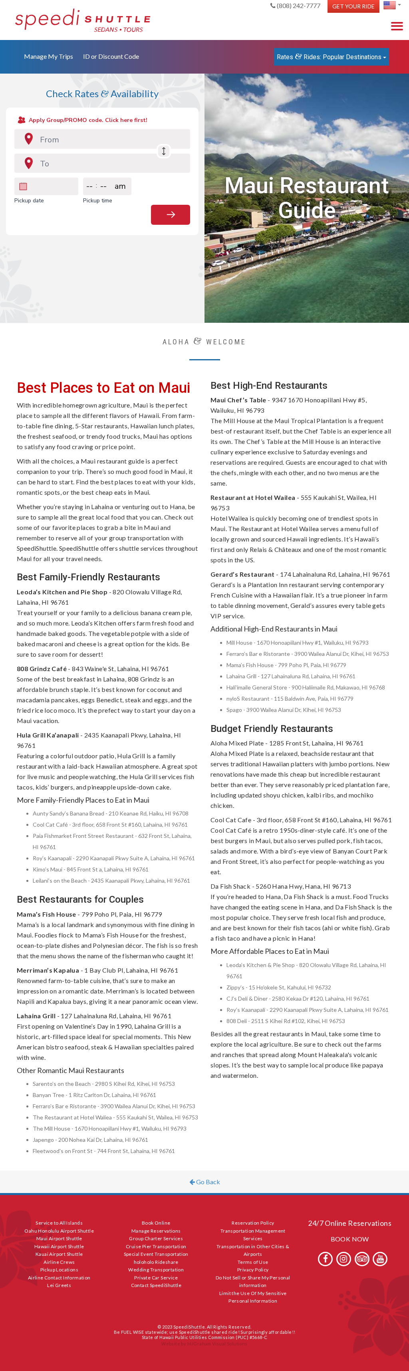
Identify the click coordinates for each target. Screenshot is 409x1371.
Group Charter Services (156, 1238)
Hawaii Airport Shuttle (59, 1246)
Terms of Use (253, 1262)
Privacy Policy (253, 1270)
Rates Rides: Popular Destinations (330, 57)
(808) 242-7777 (298, 5)
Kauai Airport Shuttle (59, 1254)
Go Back (207, 1181)
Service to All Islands (59, 1223)
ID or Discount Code (111, 56)
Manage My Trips (48, 56)
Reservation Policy (253, 1223)
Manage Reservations (156, 1231)
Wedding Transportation (156, 1270)
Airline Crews (59, 1262)
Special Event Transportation (156, 1254)
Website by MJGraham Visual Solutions (204, 1343)
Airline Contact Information (59, 1278)
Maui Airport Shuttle (59, 1238)
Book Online (156, 1223)
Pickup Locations (59, 1270)
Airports (253, 1254)
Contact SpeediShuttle (156, 1285)
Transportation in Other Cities (250, 1246)
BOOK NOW (350, 1239)
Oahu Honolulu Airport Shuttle (59, 1231)
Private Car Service (156, 1278)
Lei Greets (59, 1285)
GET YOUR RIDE (353, 6)
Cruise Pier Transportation (156, 1246)
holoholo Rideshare (156, 1262)
